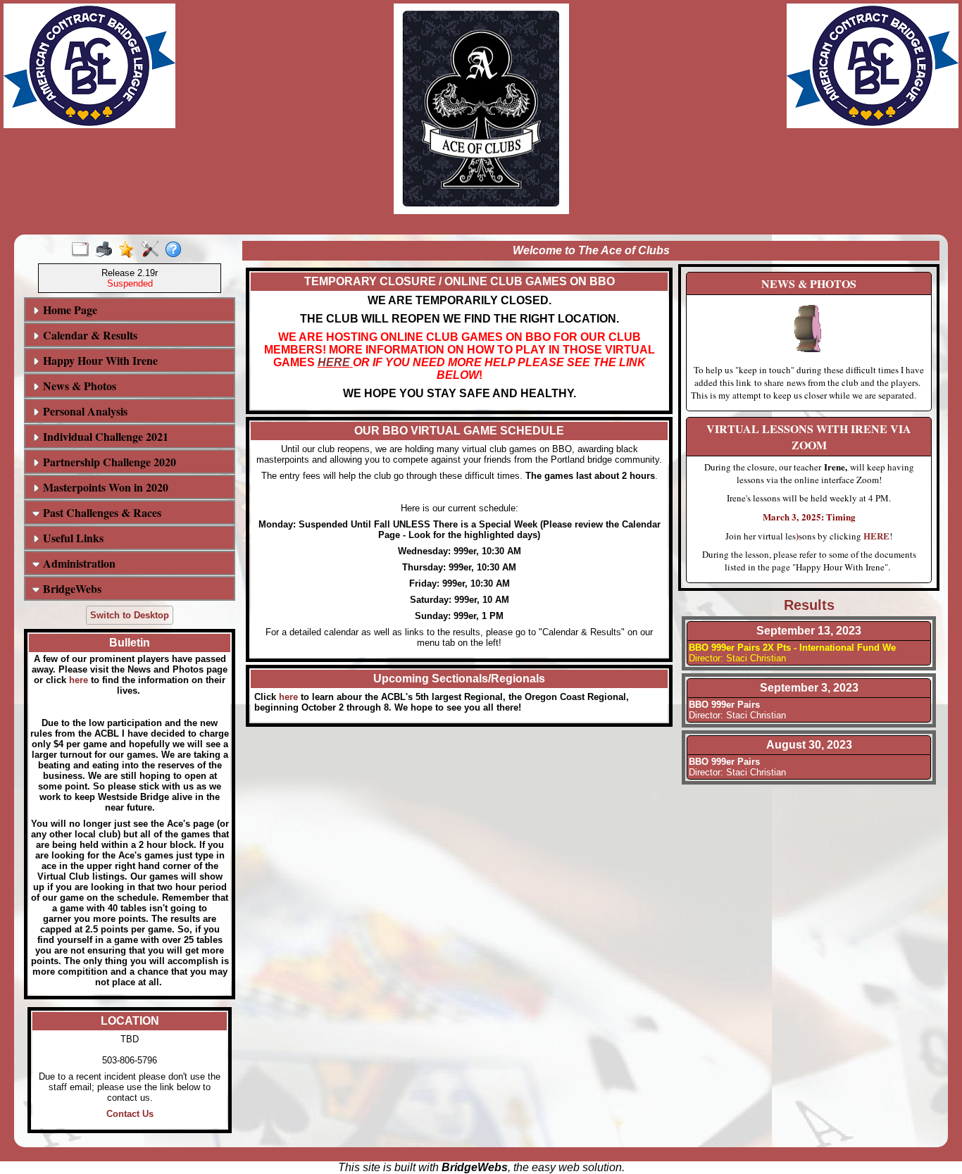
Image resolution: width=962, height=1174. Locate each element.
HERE (334, 362)
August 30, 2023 (809, 745)
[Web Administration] (153, 250)
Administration (77, 563)
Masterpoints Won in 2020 (103, 487)
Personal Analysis (83, 411)
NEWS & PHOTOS (808, 283)
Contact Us (130, 1114)
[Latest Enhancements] (130, 250)
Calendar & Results (88, 335)
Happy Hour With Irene (98, 360)
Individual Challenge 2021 (103, 436)
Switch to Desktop (129, 615)
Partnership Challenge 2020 (107, 462)
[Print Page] (106, 250)
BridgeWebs (70, 588)
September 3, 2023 (809, 688)
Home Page (68, 309)
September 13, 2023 (808, 631)
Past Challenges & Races (100, 512)
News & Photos (77, 385)
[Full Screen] (83, 250)
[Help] (176, 250)
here (78, 680)
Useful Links (71, 538)
